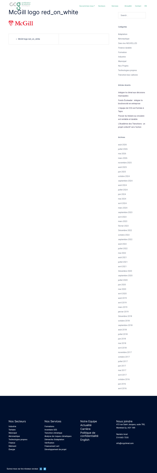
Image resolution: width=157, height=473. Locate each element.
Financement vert (52, 446)
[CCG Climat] (20, 6)
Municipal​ (122, 61)
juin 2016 (122, 384)
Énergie (12, 449)
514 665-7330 (122, 437)
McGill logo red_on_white (29, 39)
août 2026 (122, 145)
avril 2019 (122, 302)
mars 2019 (122, 307)
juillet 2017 (123, 361)
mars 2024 (122, 208)
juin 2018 (122, 339)
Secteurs (101, 6)
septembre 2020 (125, 275)
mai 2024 (122, 199)
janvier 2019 (123, 312)
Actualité (128, 6)
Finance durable (125, 48)
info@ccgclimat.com (125, 443)
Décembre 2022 (125, 230)
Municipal (13, 433)
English (84, 439)
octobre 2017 (124, 357)
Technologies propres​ (127, 70)
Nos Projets (123, 66)
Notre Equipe (88, 421)
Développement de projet (55, 449)
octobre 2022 (124, 235)
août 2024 (122, 185)
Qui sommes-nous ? (87, 6)
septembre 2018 (125, 325)
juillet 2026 (123, 149)
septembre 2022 (125, 239)
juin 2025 (122, 172)
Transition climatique (53, 433)
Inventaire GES (51, 430)
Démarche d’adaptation (54, 439)
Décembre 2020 (125, 271)
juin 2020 (122, 284)
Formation (122, 52)
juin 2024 (122, 194)
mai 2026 (122, 153)
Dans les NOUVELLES (127, 43)
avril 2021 (122, 266)
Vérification (49, 443)
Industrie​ (122, 57)
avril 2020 (122, 293)
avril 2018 (122, 348)
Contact (138, 6)
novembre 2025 (125, 163)
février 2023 (123, 226)
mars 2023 (122, 221)
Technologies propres (18, 439)
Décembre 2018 (125, 316)
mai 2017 (122, 370)
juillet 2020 (123, 280)
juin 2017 (122, 366)
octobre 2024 (124, 176)
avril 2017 (122, 375)
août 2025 (122, 167)
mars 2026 (122, 158)
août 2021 (122, 257)
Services (115, 6)
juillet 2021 (123, 262)
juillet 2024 (123, 190)
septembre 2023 (125, 212)
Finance (12, 443)
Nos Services (53, 421)
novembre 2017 (125, 352)
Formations (49, 426)
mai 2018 (122, 343)
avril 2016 (122, 388)
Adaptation (122, 34)
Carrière (85, 429)
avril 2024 (122, 203)
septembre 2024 (125, 181)
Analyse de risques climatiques (58, 436)
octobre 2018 (124, 321)
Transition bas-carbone (128, 75)
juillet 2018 (123, 334)
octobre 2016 (124, 379)
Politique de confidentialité (89, 434)
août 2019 (122, 298)
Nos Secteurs (17, 421)
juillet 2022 (123, 248)
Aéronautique (14, 436)
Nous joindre (124, 421)
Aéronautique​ (123, 39)
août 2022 (122, 244)
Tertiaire (12, 430)
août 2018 (122, 330)
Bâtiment (12, 446)
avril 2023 (122, 217)
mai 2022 (122, 253)
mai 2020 (122, 289)
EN (146, 6)
